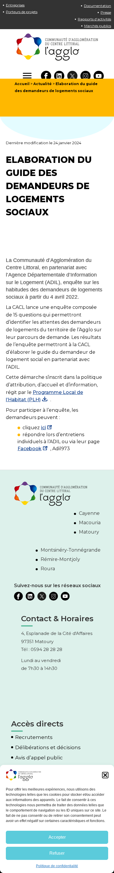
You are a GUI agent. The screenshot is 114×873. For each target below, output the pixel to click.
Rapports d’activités (94, 19)
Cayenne (89, 513)
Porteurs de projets (21, 12)
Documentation (97, 5)
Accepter (57, 837)
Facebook (30, 448)
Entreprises (15, 5)
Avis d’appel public (39, 758)
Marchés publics (97, 26)
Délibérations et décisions (48, 747)
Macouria (90, 522)
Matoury (89, 532)
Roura (48, 568)
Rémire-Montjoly (60, 559)
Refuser (57, 853)
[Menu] (27, 76)
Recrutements (34, 737)
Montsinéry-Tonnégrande (71, 550)
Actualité (42, 84)
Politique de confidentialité (57, 866)
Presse (106, 12)
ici (43, 427)
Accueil (22, 84)
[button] (105, 775)
